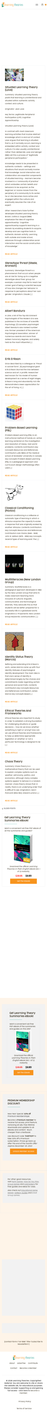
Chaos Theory (13, 761)
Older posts (10, 808)
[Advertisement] (23, 33)
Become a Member (28, 1368)
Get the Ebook (23, 1073)
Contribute (33, 1363)
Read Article (11, 254)
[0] (42, 4)
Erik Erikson (13, 359)
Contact (13, 1368)
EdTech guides (21, 1193)
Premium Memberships (18, 1116)
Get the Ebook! (23, 881)
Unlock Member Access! (23, 1151)
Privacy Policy (25, 1401)
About (12, 1363)
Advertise (21, 1363)
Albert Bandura (15, 311)
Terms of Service (24, 1409)
